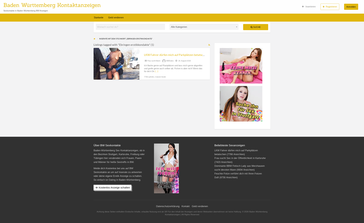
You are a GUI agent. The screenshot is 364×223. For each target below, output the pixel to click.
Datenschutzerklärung (167, 206)
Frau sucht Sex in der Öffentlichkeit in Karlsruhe (240, 158)
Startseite (98, 17)
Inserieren (310, 6)
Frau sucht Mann (153, 61)
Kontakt (186, 206)
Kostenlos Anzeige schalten (114, 187)
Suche (257, 27)
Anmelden (351, 7)
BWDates (170, 61)
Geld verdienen (116, 17)
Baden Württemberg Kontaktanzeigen (52, 5)
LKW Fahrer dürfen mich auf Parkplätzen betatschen (175, 54)
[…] (156, 71)
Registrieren (331, 6)
